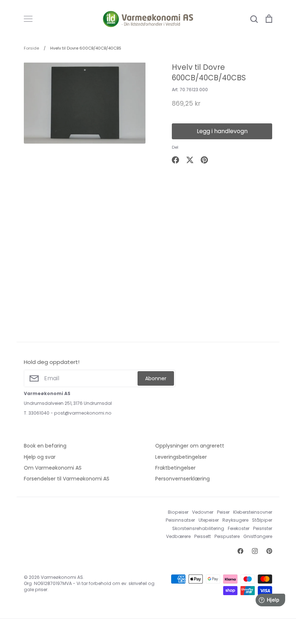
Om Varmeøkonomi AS (53, 467)
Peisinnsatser (180, 520)
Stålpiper (262, 520)
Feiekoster (238, 528)
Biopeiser (178, 512)
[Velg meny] (28, 18)
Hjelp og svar (40, 457)
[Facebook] (240, 551)
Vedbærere (178, 536)
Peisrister (262, 528)
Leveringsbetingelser (181, 457)
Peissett (202, 536)
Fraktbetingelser (175, 467)
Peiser (223, 512)
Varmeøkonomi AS (62, 577)
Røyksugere (235, 520)
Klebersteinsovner (252, 512)
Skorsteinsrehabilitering (198, 528)
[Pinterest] (269, 551)
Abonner (155, 378)
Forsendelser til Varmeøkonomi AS (66, 478)
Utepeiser (209, 520)
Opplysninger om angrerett (189, 445)
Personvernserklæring (182, 478)
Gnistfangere (257, 536)
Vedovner (202, 512)
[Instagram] (255, 551)
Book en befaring (45, 445)
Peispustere (227, 536)
